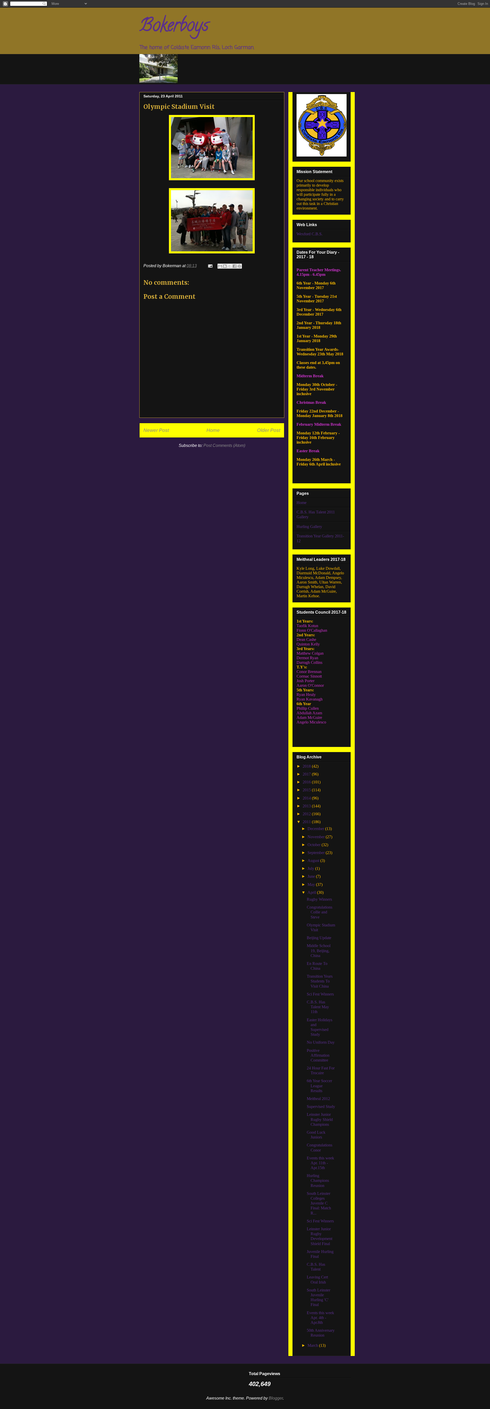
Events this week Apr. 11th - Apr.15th (320, 1163)
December (316, 828)
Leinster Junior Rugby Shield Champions (320, 1119)
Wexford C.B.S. (310, 234)
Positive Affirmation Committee (318, 1055)
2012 (307, 814)
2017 (307, 774)
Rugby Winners (319, 899)
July (311, 868)
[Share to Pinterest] (239, 266)
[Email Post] (210, 266)
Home (213, 430)
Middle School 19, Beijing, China (318, 950)
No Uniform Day (321, 1042)
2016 (307, 782)
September (317, 852)
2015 (307, 790)
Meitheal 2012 (318, 1098)
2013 (307, 806)
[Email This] (220, 266)
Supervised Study (321, 1106)
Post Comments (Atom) (224, 445)
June (312, 876)
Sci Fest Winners (320, 994)
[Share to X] (229, 266)
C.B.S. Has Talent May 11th (318, 1007)
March (313, 1345)
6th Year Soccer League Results (319, 1086)
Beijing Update (319, 938)
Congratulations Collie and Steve (319, 912)
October (315, 845)
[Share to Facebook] (234, 266)
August (314, 860)
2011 (307, 822)
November (317, 837)
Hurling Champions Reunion (318, 1180)
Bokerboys (174, 27)
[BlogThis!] (224, 266)
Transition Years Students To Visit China (320, 981)
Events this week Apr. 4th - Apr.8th (320, 1318)
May (312, 884)
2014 (307, 798)
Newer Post (156, 430)
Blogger (276, 1398)
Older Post (268, 430)
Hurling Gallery (309, 526)
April (312, 892)
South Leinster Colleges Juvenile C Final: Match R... (319, 1203)
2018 (307, 766)
